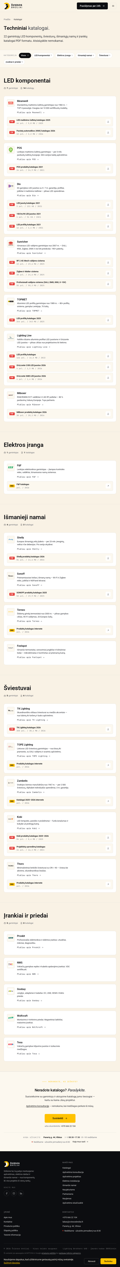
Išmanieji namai (86, 55)
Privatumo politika (12, 1226)
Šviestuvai (104, 55)
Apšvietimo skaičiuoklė (72, 1203)
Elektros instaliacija (71, 1181)
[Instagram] (14, 1193)
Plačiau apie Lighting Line (32, 347)
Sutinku (108, 1261)
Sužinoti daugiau (12, 1263)
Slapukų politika (11, 1230)
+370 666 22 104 (68, 1126)
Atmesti (91, 1261)
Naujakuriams (68, 1189)
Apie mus (8, 1217)
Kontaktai (8, 1222)
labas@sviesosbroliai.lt (72, 1222)
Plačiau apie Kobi (27, 828)
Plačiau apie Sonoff (28, 585)
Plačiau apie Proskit (28, 947)
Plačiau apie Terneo (28, 621)
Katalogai (66, 1168)
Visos (25, 55)
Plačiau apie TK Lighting (31, 720)
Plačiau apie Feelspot (29, 657)
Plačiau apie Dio (26, 195)
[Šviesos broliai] (13, 6)
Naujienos (66, 1198)
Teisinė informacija (12, 1235)
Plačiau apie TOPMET (28, 311)
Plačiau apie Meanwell (29, 112)
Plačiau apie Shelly (28, 549)
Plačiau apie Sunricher (30, 253)
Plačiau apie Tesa (27, 1053)
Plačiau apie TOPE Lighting (32, 756)
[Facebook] (6, 1193)
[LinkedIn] (21, 1193)
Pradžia (7, 19)
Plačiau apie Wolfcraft (30, 1027)
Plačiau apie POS (26, 159)
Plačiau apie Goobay (28, 1000)
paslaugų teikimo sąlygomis (70, 1253)
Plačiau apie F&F (26, 477)
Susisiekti (57, 1118)
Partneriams (67, 1194)
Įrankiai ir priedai (14, 62)
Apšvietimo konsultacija (37, 1106)
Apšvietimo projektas (71, 1176)
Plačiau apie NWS (26, 974)
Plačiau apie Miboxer (28, 404)
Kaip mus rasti (79, 1141)
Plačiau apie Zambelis (29, 792)
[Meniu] (113, 6)
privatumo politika (49, 1253)
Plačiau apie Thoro (27, 875)
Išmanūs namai (69, 1185)
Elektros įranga (65, 55)
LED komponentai (43, 55)
